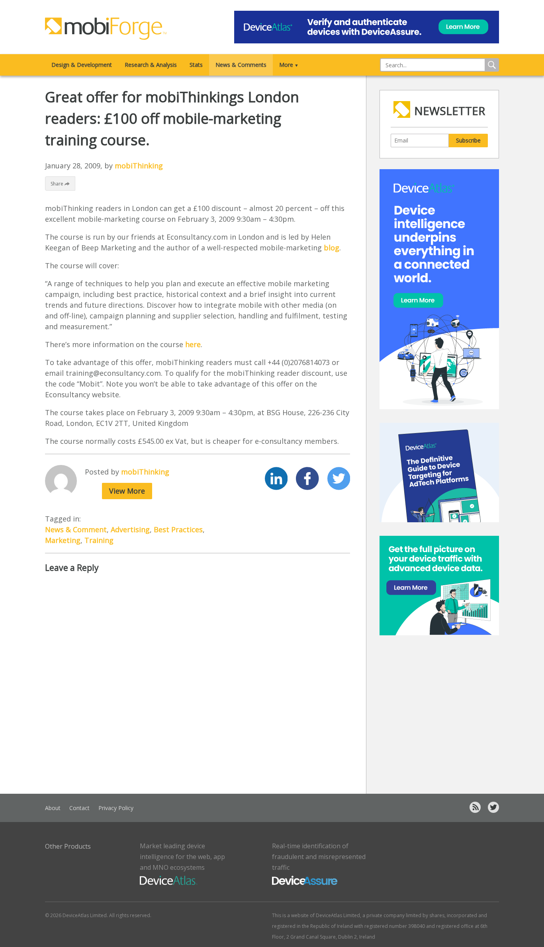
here (193, 344)
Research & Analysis (151, 64)
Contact (79, 808)
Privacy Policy (115, 808)
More (289, 64)
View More (127, 491)
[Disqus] (197, 680)
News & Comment (76, 529)
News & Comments (240, 64)
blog (331, 247)
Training (98, 540)
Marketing (62, 540)
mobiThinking (139, 165)
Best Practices (178, 529)
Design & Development (81, 64)
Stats (196, 64)
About (53, 808)
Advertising (130, 529)
